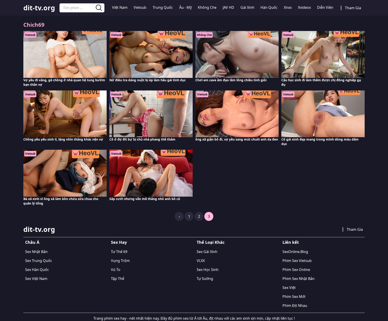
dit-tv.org (39, 8)
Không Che (207, 7)
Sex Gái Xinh (207, 251)
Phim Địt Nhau (294, 305)
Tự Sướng (205, 278)
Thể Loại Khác (211, 242)
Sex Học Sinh (207, 269)
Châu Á (32, 242)
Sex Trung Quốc (38, 260)
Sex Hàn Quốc (37, 269)
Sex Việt (289, 287)
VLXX (201, 260)
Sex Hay (119, 242)
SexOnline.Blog (295, 251)
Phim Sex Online (296, 269)
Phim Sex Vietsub (297, 260)
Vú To (115, 269)
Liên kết (290, 242)
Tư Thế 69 (119, 251)
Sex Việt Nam (36, 278)
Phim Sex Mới (293, 296)
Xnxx (288, 7)
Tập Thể (117, 278)
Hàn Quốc (269, 7)
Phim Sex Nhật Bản (298, 278)
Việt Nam (120, 7)
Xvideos (304, 7)
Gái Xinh (247, 7)
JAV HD (228, 7)
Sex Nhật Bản (36, 251)
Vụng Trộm (120, 260)
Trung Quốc (163, 7)
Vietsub (140, 7)
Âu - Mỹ (185, 7)
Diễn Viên (325, 7)
